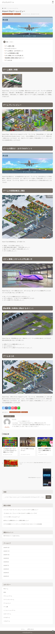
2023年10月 (6, 554)
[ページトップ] (52, 631)
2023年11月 (6, 551)
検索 (5, 492)
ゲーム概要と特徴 (9, 46)
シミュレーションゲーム (13, 8)
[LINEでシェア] (19, 408)
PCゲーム (6, 588)
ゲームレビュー (7, 603)
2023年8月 (6, 562)
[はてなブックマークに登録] (9, 408)
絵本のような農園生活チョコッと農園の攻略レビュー (16, 520)
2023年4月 (6, 576)
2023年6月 (6, 569)
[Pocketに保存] (12, 408)
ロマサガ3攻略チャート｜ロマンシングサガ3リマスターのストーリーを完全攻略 (23, 524)
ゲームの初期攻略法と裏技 (12, 53)
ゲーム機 (6, 606)
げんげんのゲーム (8, 2)
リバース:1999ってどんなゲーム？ (12, 517)
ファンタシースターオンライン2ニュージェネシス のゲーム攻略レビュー (21, 509)
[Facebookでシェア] (6, 408)
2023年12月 (6, 547)
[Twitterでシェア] (3, 408)
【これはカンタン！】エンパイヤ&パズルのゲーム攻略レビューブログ (20, 513)
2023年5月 (6, 572)
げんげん (7, 427)
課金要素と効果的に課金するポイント (14, 58)
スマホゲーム (17, 14)
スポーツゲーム (7, 614)
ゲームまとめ (8, 60)
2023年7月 (6, 565)
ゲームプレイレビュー (11, 48)
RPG (5, 592)
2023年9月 (6, 558)
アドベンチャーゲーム (9, 599)
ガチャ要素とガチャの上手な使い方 (14, 55)
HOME (5, 8)
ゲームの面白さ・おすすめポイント (14, 51)
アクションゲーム (8, 596)
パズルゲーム (7, 621)
